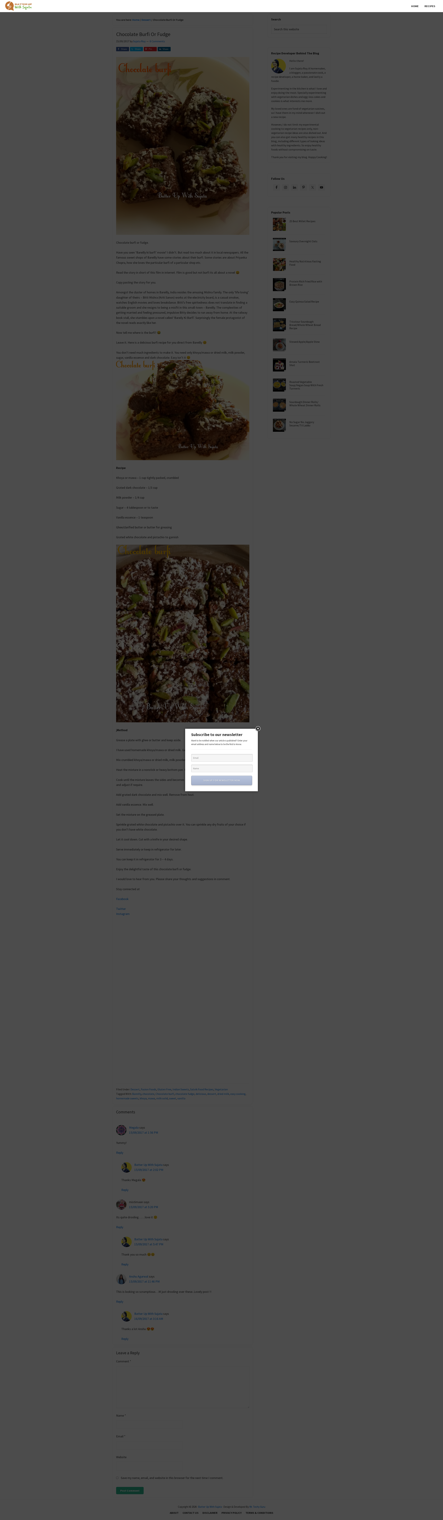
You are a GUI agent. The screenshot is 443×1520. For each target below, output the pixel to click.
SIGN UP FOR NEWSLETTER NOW (221, 780)
